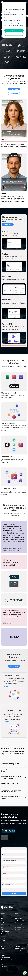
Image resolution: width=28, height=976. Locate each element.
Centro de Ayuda (18, 918)
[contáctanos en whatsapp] (25, 973)
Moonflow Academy (19, 915)
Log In (2, 948)
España (2, 918)
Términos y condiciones (6, 957)
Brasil (2, 929)
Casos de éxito (18, 929)
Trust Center (3, 966)
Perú (2, 920)
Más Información (8, 687)
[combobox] (14, 875)
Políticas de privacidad (6, 962)
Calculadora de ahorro (19, 927)
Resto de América (5, 931)
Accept (14, 30)
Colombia (3, 924)
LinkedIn (3, 955)
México (2, 922)
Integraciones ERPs (19, 924)
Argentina (3, 915)
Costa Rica (3, 936)
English (2, 933)
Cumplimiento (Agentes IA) (7, 959)
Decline (14, 33)
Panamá (3, 938)
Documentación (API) (19, 920)
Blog (16, 922)
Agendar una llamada (5, 950)
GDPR (2, 964)
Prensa (2, 953)
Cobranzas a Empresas (20, 948)
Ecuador (3, 940)
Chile (2, 927)
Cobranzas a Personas (19, 950)
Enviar (14, 893)
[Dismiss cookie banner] (23, 5)
